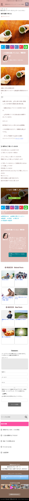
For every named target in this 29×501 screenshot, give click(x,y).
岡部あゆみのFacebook (14, 494)
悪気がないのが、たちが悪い (7, 320)
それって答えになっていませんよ (21, 298)
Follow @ (14, 192)
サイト (3, 382)
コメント (5, 357)
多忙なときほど (5, 279)
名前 (3, 372)
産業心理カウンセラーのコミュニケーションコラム (14, 212)
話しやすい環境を (19, 279)
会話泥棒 (5, 452)
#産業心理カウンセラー (18, 216)
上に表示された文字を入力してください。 (12, 396)
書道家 (4, 218)
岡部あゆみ (5, 61)
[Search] (26, 417)
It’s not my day (18, 336)
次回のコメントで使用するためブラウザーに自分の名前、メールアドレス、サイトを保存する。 (14, 390)
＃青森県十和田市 (7, 220)
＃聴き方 (16, 218)
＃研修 (10, 218)
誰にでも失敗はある (6, 336)
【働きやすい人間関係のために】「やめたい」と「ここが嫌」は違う (7, 298)
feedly (15, 198)
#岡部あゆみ (5, 216)
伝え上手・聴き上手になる (11, 499)
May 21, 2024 (19, 138)
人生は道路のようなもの (20, 319)
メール (4, 377)
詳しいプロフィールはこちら (16, 60)
